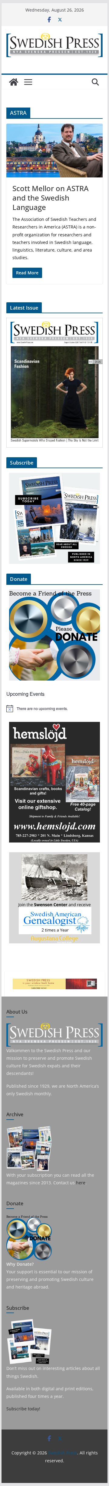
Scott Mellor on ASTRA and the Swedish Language (50, 197)
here (80, 1183)
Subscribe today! (23, 1409)
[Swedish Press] (13, 82)
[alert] (54, 708)
